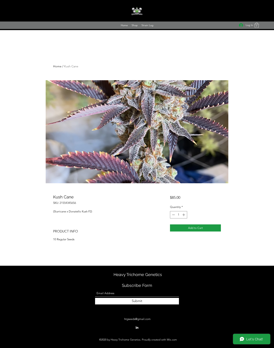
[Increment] (184, 214)
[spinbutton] (178, 214)
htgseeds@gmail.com (137, 319)
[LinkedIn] (137, 327)
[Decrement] (173, 214)
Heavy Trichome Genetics (138, 274)
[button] (256, 25)
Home (57, 66)
